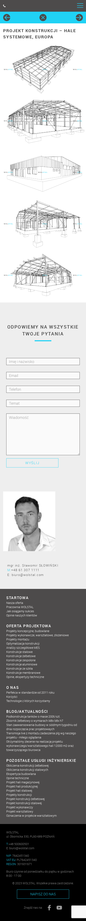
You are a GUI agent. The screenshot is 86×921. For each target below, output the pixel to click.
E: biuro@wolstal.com (25, 575)
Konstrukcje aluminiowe (21, 664)
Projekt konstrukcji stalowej (24, 803)
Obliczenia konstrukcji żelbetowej (27, 765)
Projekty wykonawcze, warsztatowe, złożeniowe (37, 635)
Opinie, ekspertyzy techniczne (25, 677)
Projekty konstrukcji (19, 795)
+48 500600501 (17, 844)
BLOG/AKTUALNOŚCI (27, 711)
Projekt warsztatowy (19, 811)
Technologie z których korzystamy (28, 701)
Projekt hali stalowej (19, 790)
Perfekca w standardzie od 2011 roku (30, 692)
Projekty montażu (17, 639)
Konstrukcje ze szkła (19, 668)
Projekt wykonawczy (19, 807)
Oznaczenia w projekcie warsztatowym (31, 816)
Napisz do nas (43, 894)
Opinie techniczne (17, 778)
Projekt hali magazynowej (22, 782)
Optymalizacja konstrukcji (22, 643)
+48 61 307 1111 (23, 570)
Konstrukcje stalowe (19, 652)
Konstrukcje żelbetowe (20, 656)
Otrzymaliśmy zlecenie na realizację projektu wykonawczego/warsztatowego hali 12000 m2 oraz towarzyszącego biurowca (40, 746)
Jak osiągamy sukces (20, 611)
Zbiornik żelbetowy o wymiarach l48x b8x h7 (34, 721)
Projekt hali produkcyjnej (22, 786)
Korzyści (11, 697)
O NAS (12, 687)
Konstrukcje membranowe (23, 673)
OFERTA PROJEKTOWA (28, 626)
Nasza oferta (14, 603)
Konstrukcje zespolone (20, 660)
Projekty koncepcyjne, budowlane (27, 631)
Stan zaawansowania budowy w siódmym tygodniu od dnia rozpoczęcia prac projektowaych (41, 727)
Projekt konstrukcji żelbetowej (25, 799)
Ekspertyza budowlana (21, 774)
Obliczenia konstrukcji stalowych (27, 770)
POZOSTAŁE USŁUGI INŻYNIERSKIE (41, 760)
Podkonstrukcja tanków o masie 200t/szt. (33, 716)
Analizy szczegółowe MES (23, 648)
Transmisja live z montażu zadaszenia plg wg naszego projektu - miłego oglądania (41, 735)
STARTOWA (17, 598)
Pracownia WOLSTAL (19, 607)
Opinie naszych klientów (21, 615)
